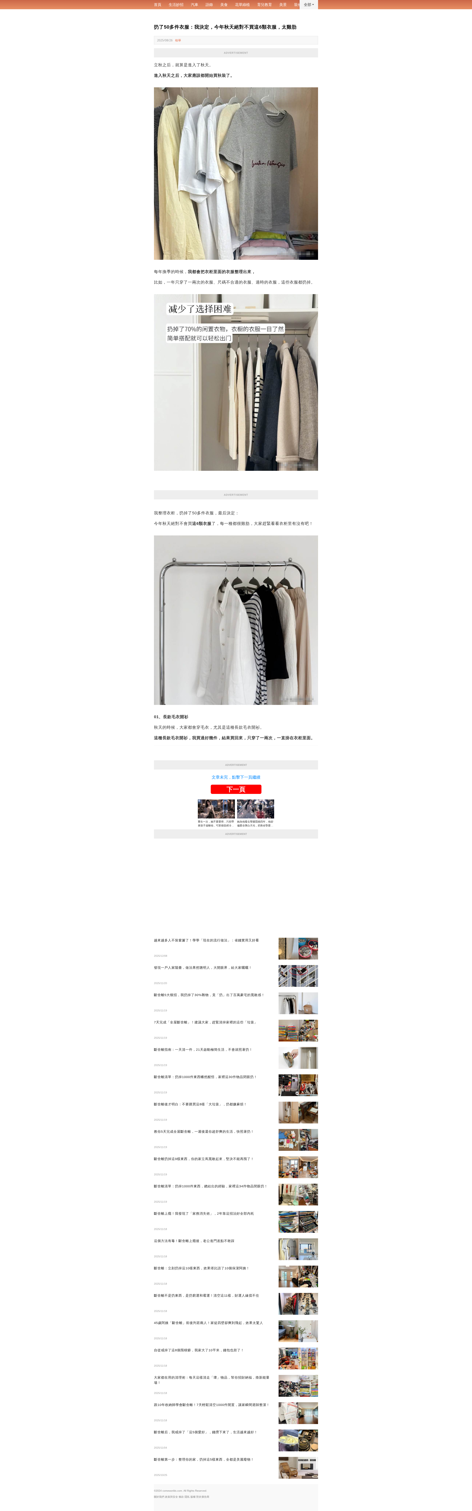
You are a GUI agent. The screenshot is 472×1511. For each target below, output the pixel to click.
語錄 (209, 5)
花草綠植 (242, 5)
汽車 (194, 5)
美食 (224, 5)
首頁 (157, 5)
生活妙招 (176, 5)
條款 (181, 1496)
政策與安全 (171, 1496)
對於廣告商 (202, 1496)
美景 (283, 5)
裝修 (297, 5)
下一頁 (236, 789)
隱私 (187, 1496)
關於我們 (159, 1496)
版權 (193, 1496)
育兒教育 (264, 5)
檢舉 (178, 40)
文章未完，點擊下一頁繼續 (236, 777)
